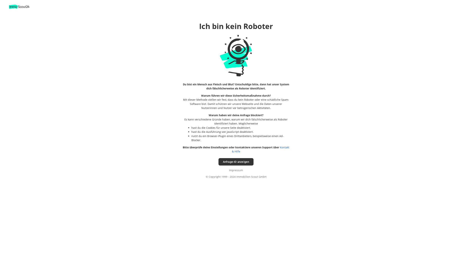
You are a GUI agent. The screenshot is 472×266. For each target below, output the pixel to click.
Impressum (236, 170)
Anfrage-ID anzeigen (236, 161)
